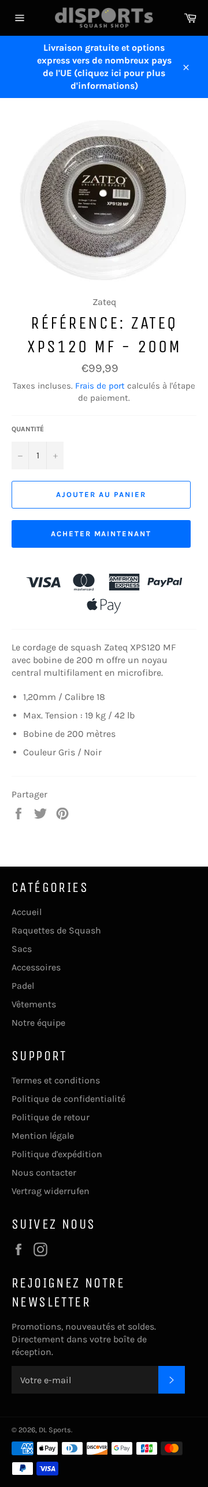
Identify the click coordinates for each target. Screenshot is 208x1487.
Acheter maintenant (101, 533)
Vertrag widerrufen (51, 1190)
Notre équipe (38, 1022)
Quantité (28, 429)
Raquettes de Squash (56, 930)
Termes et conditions (56, 1080)
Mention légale (43, 1135)
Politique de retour (51, 1117)
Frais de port (100, 386)
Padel (23, 985)
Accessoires (36, 967)
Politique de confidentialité (68, 1098)
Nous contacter (44, 1172)
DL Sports (55, 1429)
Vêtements (34, 1004)
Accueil (27, 911)
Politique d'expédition (57, 1154)
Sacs (22, 948)
